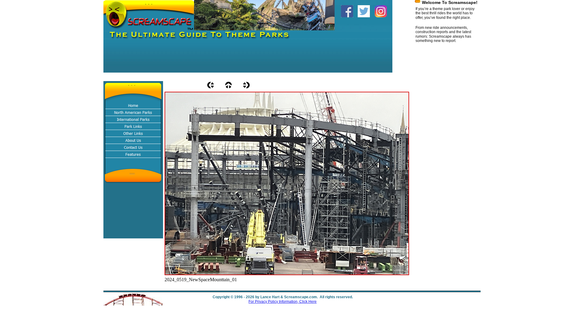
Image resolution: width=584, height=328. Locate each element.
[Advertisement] (214, 59)
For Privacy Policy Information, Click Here (283, 301)
